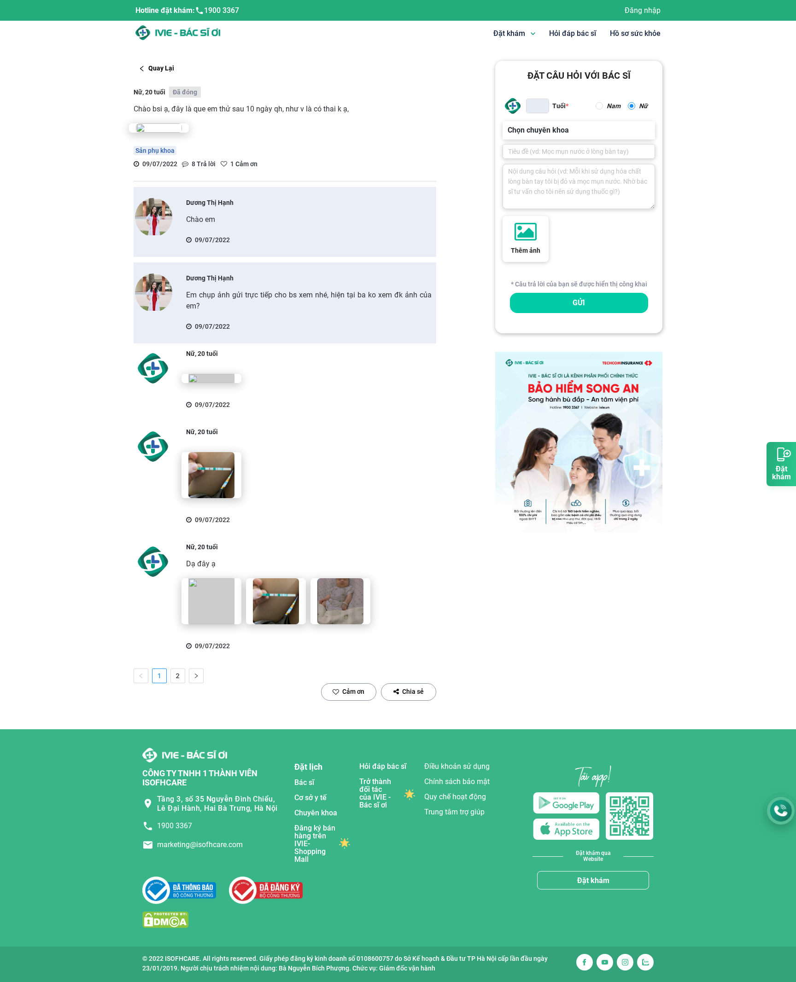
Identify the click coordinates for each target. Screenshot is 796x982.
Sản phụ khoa (155, 150)
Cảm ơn (353, 691)
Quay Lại (161, 68)
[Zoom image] (159, 128)
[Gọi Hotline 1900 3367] (781, 811)
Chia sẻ (413, 691)
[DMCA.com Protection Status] (165, 919)
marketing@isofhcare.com (200, 844)
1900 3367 (221, 10)
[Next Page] (196, 675)
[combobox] (508, 130)
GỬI (579, 302)
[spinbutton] (538, 106)
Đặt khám (593, 880)
